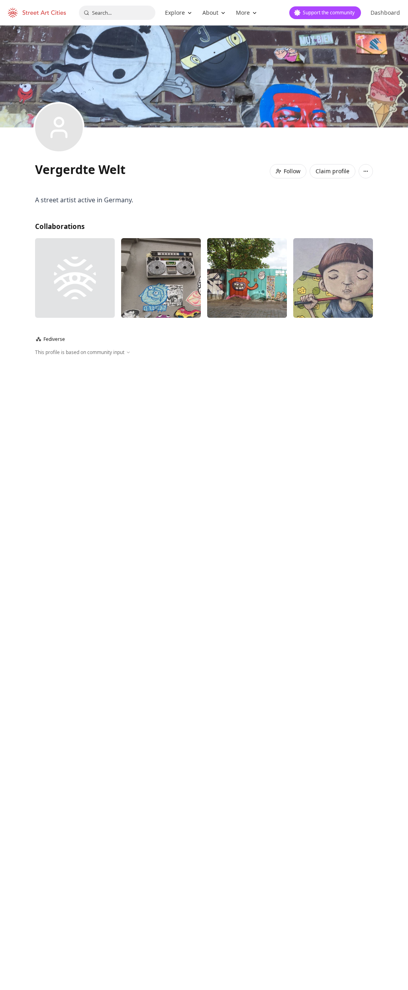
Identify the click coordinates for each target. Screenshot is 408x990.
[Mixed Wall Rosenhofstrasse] (161, 278)
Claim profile (332, 171)
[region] (204, 442)
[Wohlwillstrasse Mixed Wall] (75, 278)
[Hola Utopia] (333, 278)
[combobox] (117, 13)
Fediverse (50, 339)
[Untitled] (247, 278)
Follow (292, 171)
